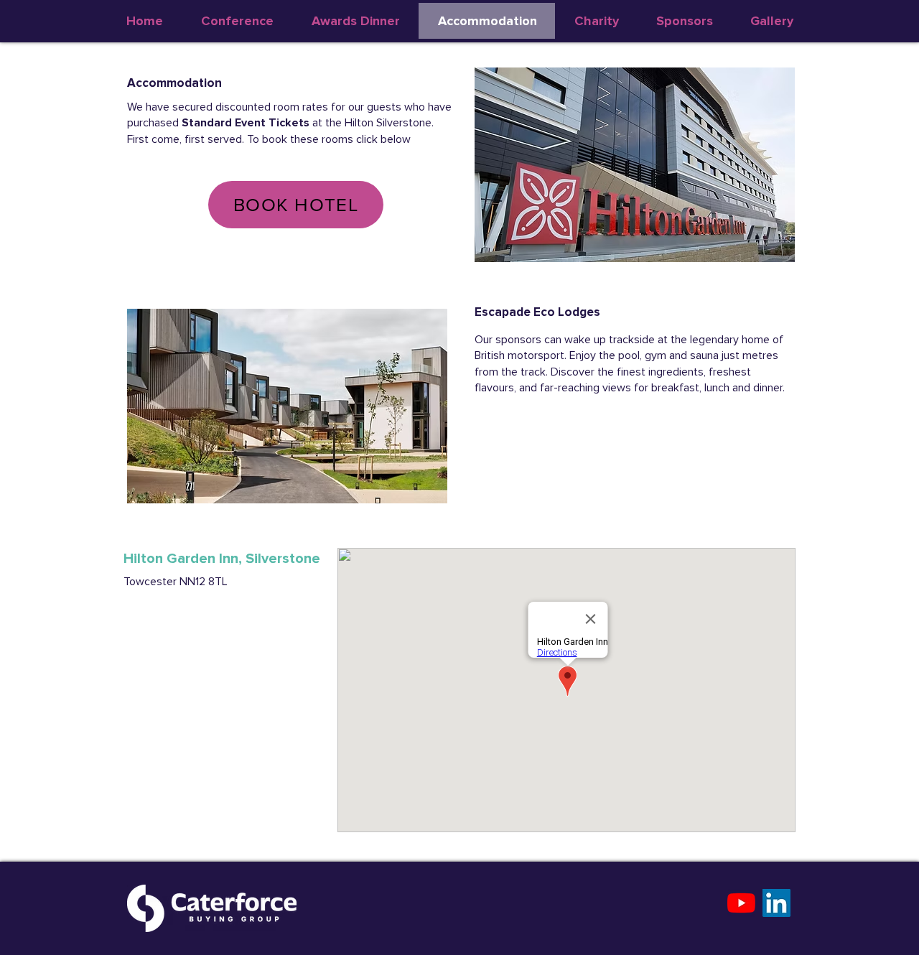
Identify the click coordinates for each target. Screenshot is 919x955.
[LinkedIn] (776, 903)
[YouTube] (741, 903)
